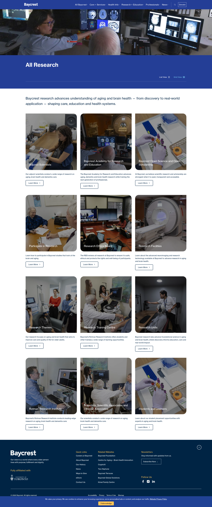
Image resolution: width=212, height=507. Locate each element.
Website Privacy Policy (158, 499)
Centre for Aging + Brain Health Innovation (115, 460)
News (78, 469)
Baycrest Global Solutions (109, 478)
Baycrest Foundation (106, 456)
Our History (80, 464)
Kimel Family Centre (106, 482)
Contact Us (80, 482)
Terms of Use (111, 495)
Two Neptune (103, 469)
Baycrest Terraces (105, 473)
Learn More (33, 183)
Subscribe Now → (150, 461)
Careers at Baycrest (84, 456)
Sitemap (121, 495)
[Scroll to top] (199, 447)
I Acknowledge (106, 503)
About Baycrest (82, 460)
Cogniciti (102, 464)
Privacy (101, 495)
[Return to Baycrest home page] (31, 4)
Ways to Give (81, 473)
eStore (79, 478)
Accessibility (92, 495)
